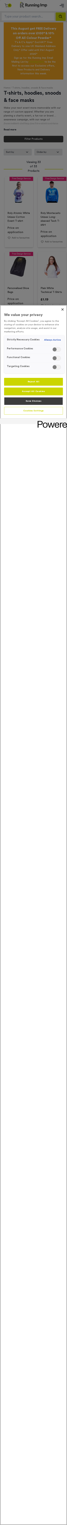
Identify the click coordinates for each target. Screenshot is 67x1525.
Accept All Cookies (33, 391)
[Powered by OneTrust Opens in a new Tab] (51, 421)
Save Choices (34, 401)
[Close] (62, 309)
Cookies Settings (33, 411)
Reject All (33, 382)
